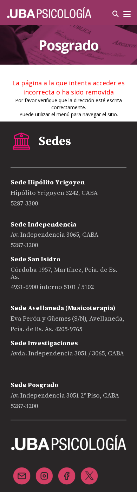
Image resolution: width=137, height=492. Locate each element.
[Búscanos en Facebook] (67, 471)
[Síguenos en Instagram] (44, 471)
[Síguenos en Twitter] (89, 471)
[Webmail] (22, 471)
